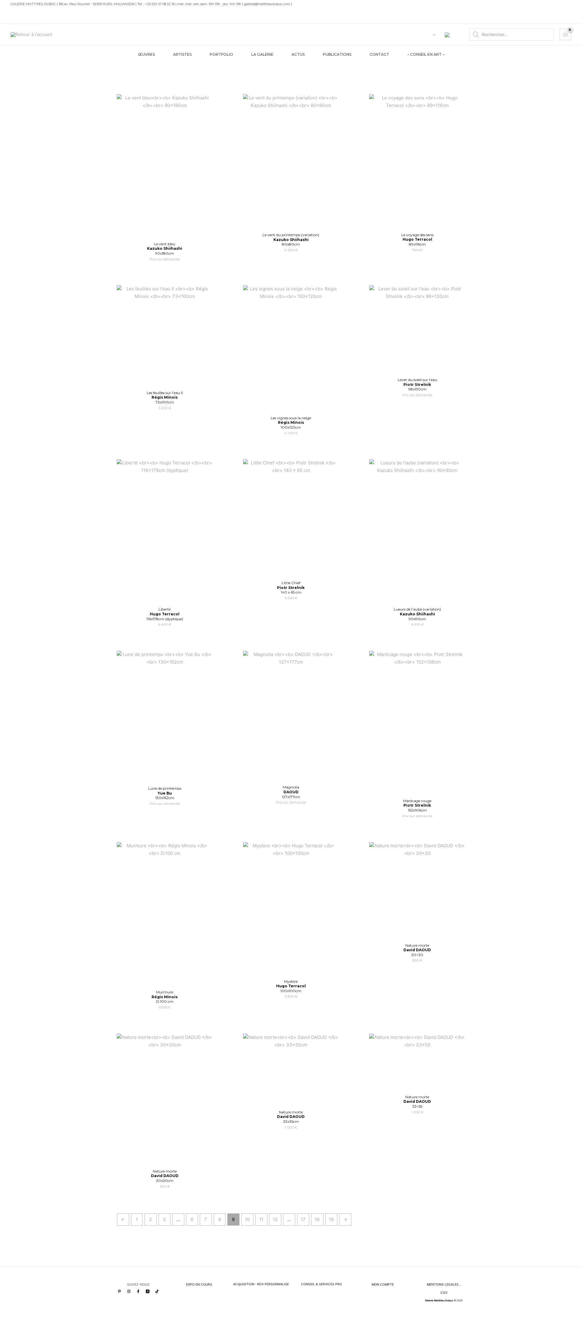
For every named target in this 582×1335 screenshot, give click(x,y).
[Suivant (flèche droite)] (20, 1331)
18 (317, 1219)
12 (275, 1219)
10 (247, 1219)
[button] (433, 34)
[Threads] (147, 1291)
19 (331, 1219)
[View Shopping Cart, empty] (566, 34)
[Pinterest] (119, 1291)
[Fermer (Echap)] (48, 1323)
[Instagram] (129, 1291)
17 (303, 1219)
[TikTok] (157, 1291)
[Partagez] (34, 1323)
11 (261, 1219)
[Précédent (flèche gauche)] (6, 1331)
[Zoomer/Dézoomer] (6, 1323)
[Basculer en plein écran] (20, 1323)
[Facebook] (138, 1291)
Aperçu (164, 232)
